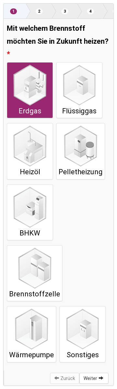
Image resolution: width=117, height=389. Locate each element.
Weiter (90, 378)
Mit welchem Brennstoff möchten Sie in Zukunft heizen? (58, 34)
